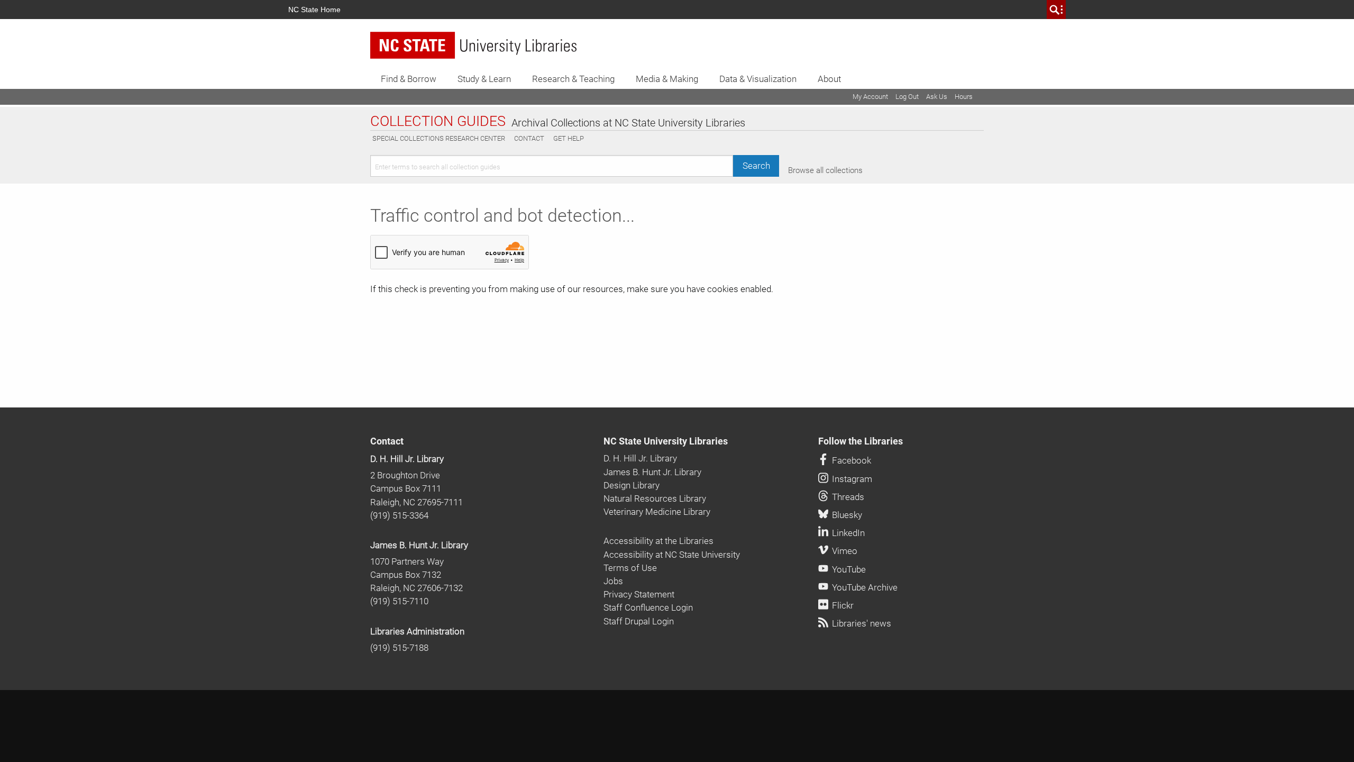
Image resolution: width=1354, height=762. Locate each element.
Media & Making (667, 79)
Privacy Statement (638, 594)
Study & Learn (484, 79)
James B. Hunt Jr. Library (419, 545)
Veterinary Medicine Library (656, 511)
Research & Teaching (573, 79)
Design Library (631, 485)
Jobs (613, 581)
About (829, 79)
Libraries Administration (417, 631)
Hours (964, 97)
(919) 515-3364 (399, 515)
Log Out (907, 97)
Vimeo (843, 551)
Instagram (851, 479)
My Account (870, 97)
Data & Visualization (758, 79)
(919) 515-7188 (399, 647)
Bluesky (846, 515)
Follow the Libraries (860, 441)
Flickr (842, 605)
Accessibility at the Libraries (658, 541)
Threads (847, 497)
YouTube (848, 569)
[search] (1056, 9)
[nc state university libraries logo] (473, 45)
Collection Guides (438, 121)
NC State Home (314, 9)
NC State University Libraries (665, 441)
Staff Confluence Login (648, 607)
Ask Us (936, 97)
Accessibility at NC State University (671, 554)
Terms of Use (630, 568)
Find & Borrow (408, 79)
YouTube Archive (864, 587)
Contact (529, 138)
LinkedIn (847, 533)
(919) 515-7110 (399, 601)
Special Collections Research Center (438, 138)
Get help (568, 138)
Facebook (850, 460)
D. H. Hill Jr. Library (407, 458)
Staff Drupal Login (638, 621)
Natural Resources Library (654, 498)
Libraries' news (860, 623)
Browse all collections (825, 170)
